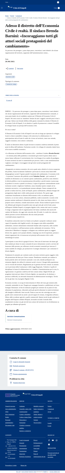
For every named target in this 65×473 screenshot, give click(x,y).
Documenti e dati (9, 425)
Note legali (36, 448)
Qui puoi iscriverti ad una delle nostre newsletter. (53, 455)
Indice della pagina (12, 95)
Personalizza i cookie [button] (11, 465)
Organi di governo (10, 406)
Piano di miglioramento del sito (39, 455)
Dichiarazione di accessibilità (38, 444)
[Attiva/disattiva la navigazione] (2, 8)
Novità (11, 16)
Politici (7, 417)
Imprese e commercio (25, 431)
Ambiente (22, 406)
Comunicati (18, 16)
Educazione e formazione (23, 421)
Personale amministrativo (9, 421)
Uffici (6, 411)
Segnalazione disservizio (22, 452)
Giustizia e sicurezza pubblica (24, 427)
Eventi (49, 426)
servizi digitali (25, 471)
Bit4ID (45, 471)
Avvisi (49, 411)
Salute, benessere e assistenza (39, 410)
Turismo (36, 420)
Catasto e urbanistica (24, 414)
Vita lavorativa (37, 422)
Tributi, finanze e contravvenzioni (38, 416)
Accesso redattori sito (55, 471)
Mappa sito (23, 465)
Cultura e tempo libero (25, 417)
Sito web (18, 471)
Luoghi (50, 423)
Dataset (35, 451)
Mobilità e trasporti (39, 406)
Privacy (36, 440)
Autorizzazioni (23, 411)
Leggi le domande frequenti (24, 442)
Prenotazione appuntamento (23, 447)
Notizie (50, 406)
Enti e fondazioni (9, 414)
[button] (7, 2)
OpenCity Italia (32, 471)
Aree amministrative (10, 409)
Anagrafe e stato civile (25, 409)
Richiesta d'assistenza (25, 456)
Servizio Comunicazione (16, 316)
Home (7, 16)
